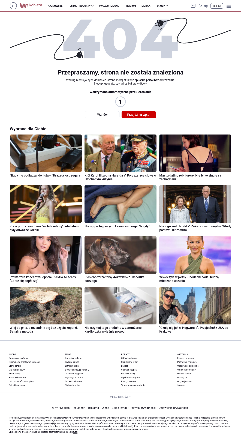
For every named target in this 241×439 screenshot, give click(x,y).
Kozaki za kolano (73, 358)
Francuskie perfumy (18, 358)
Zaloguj (217, 5)
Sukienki (181, 385)
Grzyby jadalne (184, 381)
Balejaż (124, 366)
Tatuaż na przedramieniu (133, 385)
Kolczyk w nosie (128, 381)
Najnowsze (55, 5)
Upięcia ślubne (184, 373)
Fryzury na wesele (185, 358)
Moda (145, 5)
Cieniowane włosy (129, 362)
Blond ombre (15, 366)
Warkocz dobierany (186, 370)
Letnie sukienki (72, 366)
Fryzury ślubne (72, 362)
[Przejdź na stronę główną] (13, 8)
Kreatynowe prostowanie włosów (24, 362)
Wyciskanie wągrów (130, 377)
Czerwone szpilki (129, 370)
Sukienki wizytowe (73, 381)
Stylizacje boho (72, 385)
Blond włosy (14, 373)
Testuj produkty (79, 5)
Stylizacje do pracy (74, 377)
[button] (203, 6)
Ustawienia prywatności (172, 408)
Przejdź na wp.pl (138, 115)
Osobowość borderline (187, 366)
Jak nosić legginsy (74, 373)
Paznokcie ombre (17, 377)
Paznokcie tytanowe (187, 362)
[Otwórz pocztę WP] (193, 6)
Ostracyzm (182, 377)
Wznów (102, 115)
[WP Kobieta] (34, 6)
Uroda (161, 5)
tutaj (75, 432)
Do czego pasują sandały (77, 370)
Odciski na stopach (18, 385)
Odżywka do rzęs (129, 358)
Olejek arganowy (17, 370)
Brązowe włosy (128, 373)
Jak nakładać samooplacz (21, 381)
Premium (130, 5)
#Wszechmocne (109, 5)
